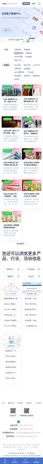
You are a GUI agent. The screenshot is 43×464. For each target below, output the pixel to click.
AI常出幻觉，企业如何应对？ (11, 315)
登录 (33, 4)
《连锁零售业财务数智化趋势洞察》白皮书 (11, 367)
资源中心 (29, 403)
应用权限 (34, 447)
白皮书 (31, 276)
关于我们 (38, 403)
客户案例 (20, 403)
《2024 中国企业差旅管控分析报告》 (11, 378)
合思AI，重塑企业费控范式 (11, 304)
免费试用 (26, 3)
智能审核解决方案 (10, 298)
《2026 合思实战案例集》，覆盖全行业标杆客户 (11, 356)
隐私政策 (21, 449)
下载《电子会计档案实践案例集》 (32, 315)
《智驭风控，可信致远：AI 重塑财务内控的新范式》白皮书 (11, 351)
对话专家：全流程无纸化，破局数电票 (32, 298)
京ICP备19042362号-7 (17, 453)
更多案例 (20, 243)
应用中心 (10, 269)
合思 (4, 445)
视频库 (10, 276)
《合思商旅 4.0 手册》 (11, 373)
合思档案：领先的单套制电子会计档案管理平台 (32, 320)
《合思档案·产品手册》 (32, 326)
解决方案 (11, 403)
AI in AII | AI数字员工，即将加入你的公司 (11, 309)
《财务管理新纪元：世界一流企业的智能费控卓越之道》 (11, 362)
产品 (3, 403)
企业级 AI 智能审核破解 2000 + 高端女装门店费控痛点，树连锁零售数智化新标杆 (11, 320)
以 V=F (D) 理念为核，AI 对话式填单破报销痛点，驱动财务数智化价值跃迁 (11, 326)
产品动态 (31, 269)
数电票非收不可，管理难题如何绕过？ (32, 309)
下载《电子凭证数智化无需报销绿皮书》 (32, 304)
